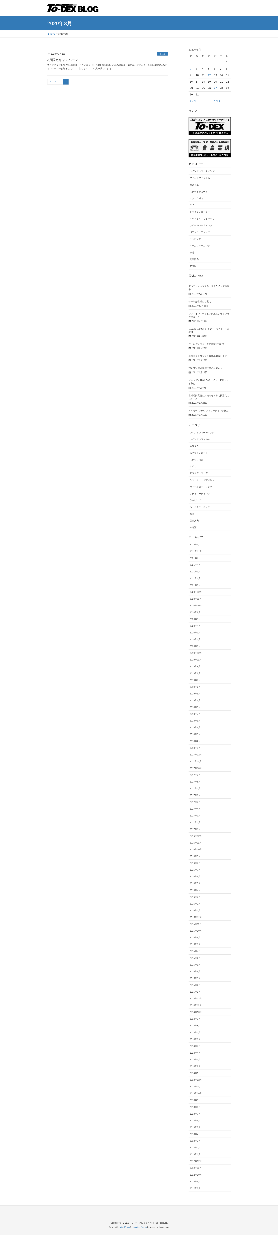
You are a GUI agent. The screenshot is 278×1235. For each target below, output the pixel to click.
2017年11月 (196, 761)
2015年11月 (196, 924)
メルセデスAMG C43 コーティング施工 (208, 410)
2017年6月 (195, 795)
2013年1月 (195, 1154)
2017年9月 (195, 775)
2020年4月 (195, 626)
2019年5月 (195, 693)
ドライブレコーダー (200, 212)
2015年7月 (195, 951)
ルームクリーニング (200, 245)
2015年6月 (195, 958)
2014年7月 (195, 1032)
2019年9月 (195, 666)
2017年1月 (195, 829)
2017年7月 (195, 788)
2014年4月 (195, 1052)
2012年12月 (196, 1161)
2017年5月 (195, 802)
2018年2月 (195, 741)
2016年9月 (195, 856)
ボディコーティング (200, 232)
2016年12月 (196, 836)
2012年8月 (195, 1188)
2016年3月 (195, 897)
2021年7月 (195, 558)
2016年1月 (195, 910)
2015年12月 (196, 917)
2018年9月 (195, 707)
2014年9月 (195, 1019)
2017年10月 (196, 768)
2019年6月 (195, 687)
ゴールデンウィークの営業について (207, 344)
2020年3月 (195, 632)
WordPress (125, 1227)
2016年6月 (195, 876)
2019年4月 (195, 700)
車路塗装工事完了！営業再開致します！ (209, 356)
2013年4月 (195, 1134)
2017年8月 (195, 781)
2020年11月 (196, 599)
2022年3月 (195, 544)
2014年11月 (196, 1005)
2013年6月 (195, 1120)
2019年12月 (196, 653)
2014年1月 (195, 1073)
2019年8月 (195, 673)
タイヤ (193, 205)
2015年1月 (195, 991)
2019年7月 (195, 680)
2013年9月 (195, 1100)
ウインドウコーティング (202, 171)
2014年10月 (196, 1012)
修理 (192, 252)
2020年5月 (195, 619)
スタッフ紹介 (196, 198)
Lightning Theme (139, 1227)
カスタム (194, 185)
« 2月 (193, 100)
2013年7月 (195, 1113)
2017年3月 (195, 815)
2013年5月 (195, 1127)
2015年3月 (195, 978)
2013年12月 (196, 1080)
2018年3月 (195, 734)
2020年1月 (195, 646)
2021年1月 (195, 585)
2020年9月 (195, 612)
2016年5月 (195, 883)
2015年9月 (195, 937)
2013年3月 (195, 1141)
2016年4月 (195, 890)
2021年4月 (195, 565)
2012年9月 (195, 1181)
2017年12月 (196, 754)
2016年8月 (195, 863)
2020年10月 (196, 605)
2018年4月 (195, 727)
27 (215, 88)
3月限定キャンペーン (62, 60)
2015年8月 (195, 944)
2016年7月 (195, 869)
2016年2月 (195, 903)
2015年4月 (195, 971)
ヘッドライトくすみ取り (202, 218)
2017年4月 (195, 808)
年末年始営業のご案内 (200, 301)
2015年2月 (195, 985)
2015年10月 (196, 930)
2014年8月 (195, 1025)
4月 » (217, 100)
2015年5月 (195, 964)
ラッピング (195, 239)
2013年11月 (196, 1086)
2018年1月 (195, 748)
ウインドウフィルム (200, 178)
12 (209, 75)
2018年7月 (195, 714)
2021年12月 (196, 551)
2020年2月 (195, 639)
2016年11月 (196, 842)
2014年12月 (196, 998)
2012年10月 (196, 1175)
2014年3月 (195, 1059)
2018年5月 (195, 720)
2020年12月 (196, 592)
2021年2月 (195, 578)
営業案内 (194, 259)
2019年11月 (196, 659)
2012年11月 (196, 1168)
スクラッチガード (199, 191)
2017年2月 (195, 822)
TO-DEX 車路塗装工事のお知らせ (205, 368)
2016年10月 (196, 849)
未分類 (162, 54)
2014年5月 (195, 1046)
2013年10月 (196, 1093)
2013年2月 (195, 1147)
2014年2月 (195, 1066)
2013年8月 (195, 1107)
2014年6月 (195, 1039)
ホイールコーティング (201, 225)
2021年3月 (195, 571)
